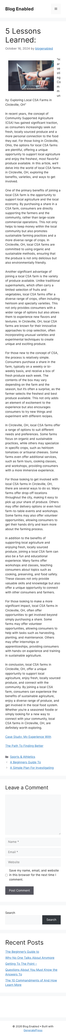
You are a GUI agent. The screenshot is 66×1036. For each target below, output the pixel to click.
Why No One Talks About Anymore (29, 958)
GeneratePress (33, 1030)
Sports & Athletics (22, 757)
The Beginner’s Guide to (22, 951)
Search (10, 913)
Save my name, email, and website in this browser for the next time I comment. (34, 875)
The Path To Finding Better (24, 746)
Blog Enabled (19, 9)
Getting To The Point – (21, 964)
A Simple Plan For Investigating (32, 768)
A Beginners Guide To (25, 762)
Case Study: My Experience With (28, 737)
